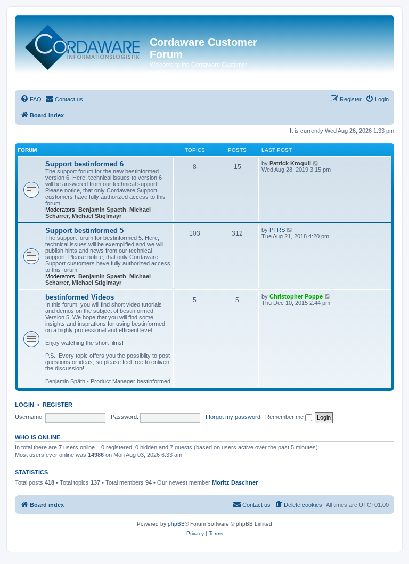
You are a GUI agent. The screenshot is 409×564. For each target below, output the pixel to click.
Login (24, 404)
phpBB (176, 524)
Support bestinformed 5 (84, 231)
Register (57, 404)
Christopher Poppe (296, 296)
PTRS (277, 230)
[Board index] (84, 45)
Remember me (285, 417)
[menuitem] (31, 99)
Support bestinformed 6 (84, 164)
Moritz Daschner (235, 482)
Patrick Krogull (290, 163)
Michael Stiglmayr (96, 216)
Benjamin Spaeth (102, 209)
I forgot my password (233, 417)
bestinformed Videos (79, 297)
